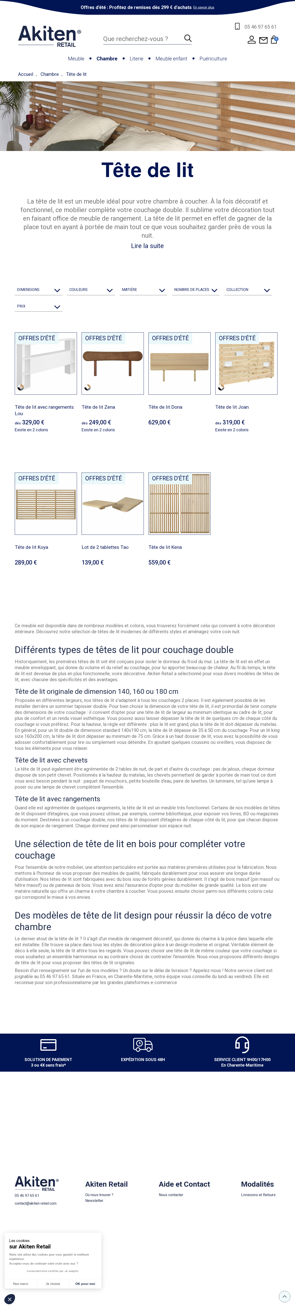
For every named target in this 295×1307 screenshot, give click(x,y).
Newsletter (94, 1200)
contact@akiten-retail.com (35, 1203)
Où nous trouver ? (99, 1195)
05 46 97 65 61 (27, 1195)
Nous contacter (171, 1195)
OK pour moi (85, 1284)
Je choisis (53, 1284)
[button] (9, 1299)
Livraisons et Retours (258, 1195)
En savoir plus (203, 7)
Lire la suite (147, 246)
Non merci (20, 1284)
